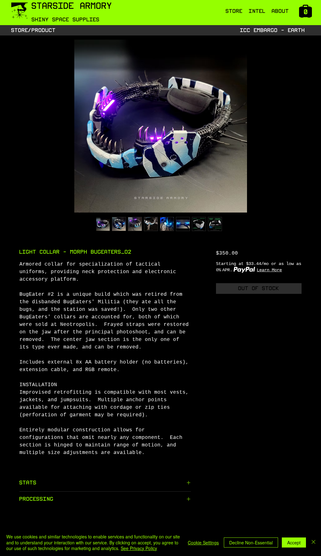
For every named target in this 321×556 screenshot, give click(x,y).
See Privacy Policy (139, 548)
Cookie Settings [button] (203, 542)
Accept (294, 542)
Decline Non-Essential (251, 542)
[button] (234, 11)
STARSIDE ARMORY (72, 6)
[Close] (313, 542)
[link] (306, 12)
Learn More (269, 270)
